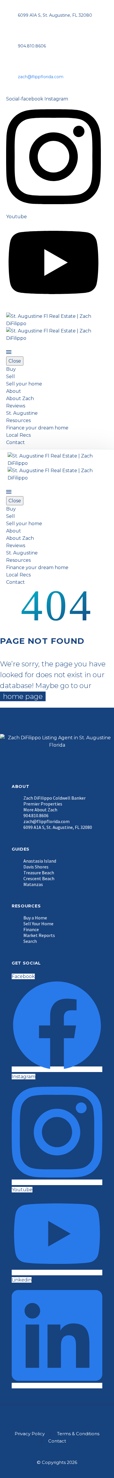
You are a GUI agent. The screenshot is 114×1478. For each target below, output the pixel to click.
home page (23, 696)
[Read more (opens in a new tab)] (57, 739)
